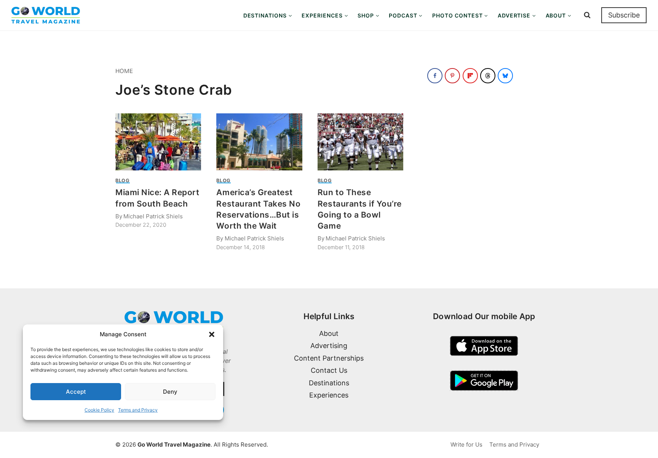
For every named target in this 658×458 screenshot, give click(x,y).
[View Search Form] (587, 15)
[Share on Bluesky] (505, 75)
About (329, 333)
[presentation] (158, 141)
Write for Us (466, 444)
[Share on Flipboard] (470, 75)
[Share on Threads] (487, 75)
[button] (212, 334)
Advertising (328, 346)
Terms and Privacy (138, 410)
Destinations (329, 383)
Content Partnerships (329, 358)
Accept (76, 391)
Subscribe (624, 15)
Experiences (328, 395)
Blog (122, 180)
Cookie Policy (99, 410)
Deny (170, 391)
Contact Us (329, 370)
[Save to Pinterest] (452, 75)
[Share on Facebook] (434, 75)
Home (124, 71)
